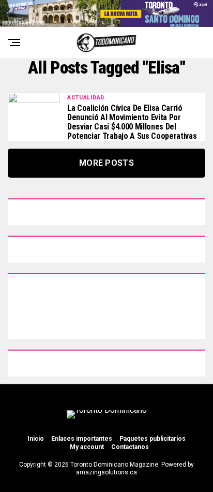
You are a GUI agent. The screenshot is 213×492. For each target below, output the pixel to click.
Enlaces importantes (81, 438)
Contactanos (130, 447)
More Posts (106, 163)
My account (87, 447)
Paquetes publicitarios (152, 438)
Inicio (35, 438)
